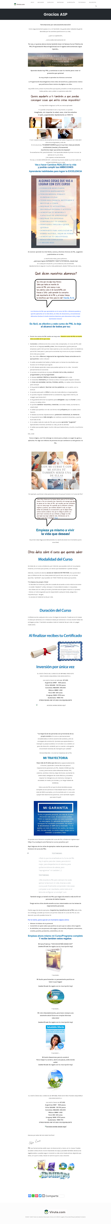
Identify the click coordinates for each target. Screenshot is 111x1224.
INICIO (58, 1217)
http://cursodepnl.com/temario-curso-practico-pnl (48, 842)
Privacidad (68, 1217)
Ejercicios (50, 2)
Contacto (83, 1217)
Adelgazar (41, 2)
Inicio (32, 2)
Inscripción (92, 2)
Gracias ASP (55, 14)
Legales (63, 1217)
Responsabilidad (75, 1217)
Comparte (52, 1196)
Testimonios (82, 2)
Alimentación (71, 2)
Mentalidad (60, 2)
